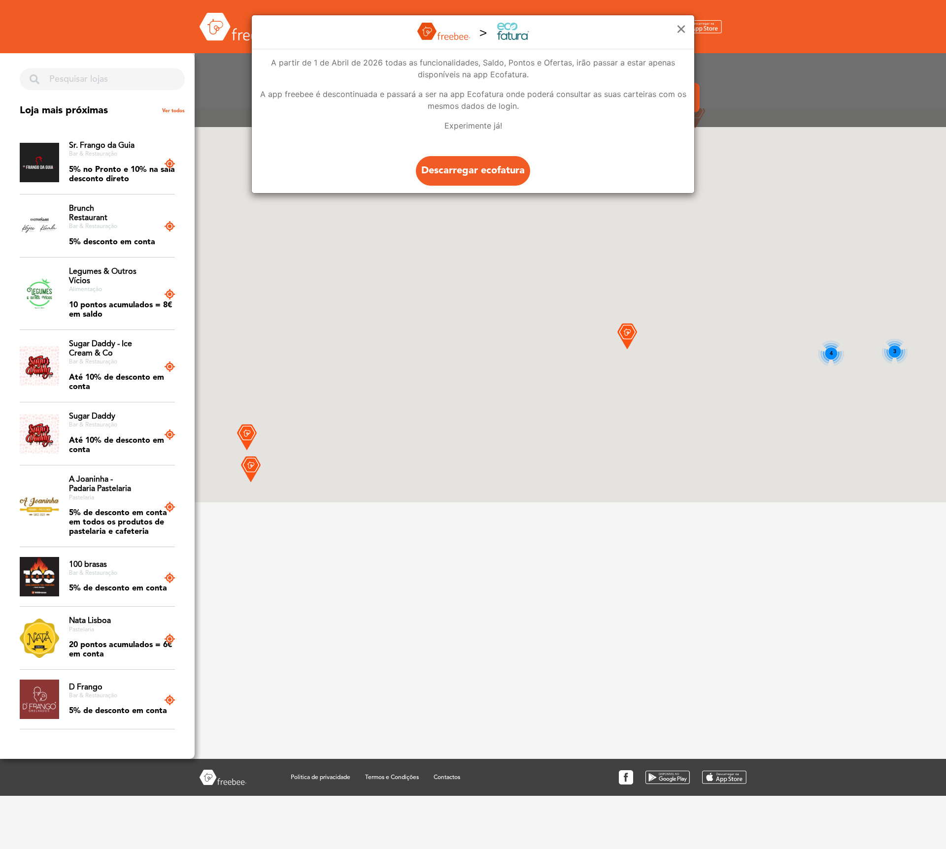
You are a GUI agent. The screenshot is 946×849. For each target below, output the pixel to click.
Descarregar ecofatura (473, 171)
